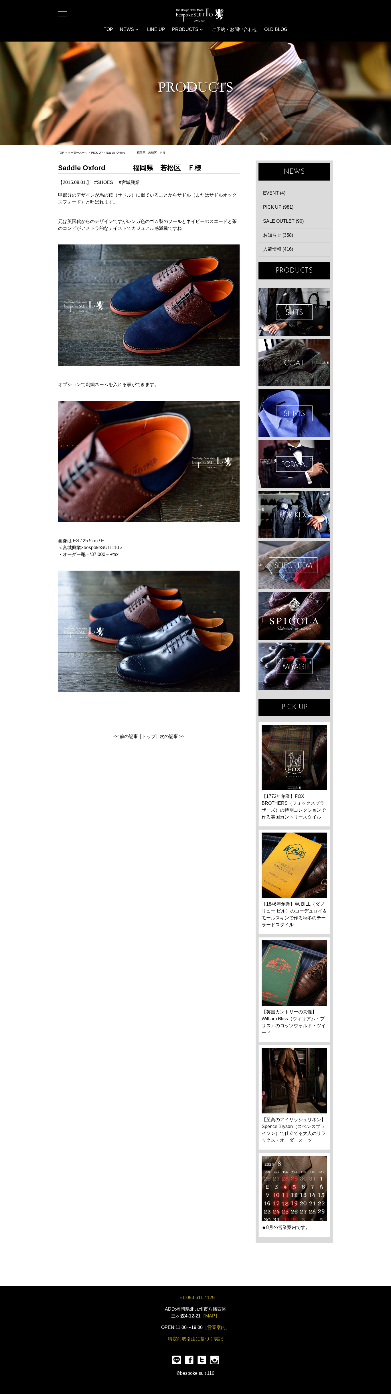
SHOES (105, 182)
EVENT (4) (274, 193)
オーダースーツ (78, 152)
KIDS (294, 515)
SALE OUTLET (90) (283, 221)
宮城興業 (130, 182)
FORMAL (294, 464)
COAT (294, 363)
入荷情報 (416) (278, 249)
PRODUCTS (186, 29)
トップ (149, 736)
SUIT (294, 312)
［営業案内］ (216, 1327)
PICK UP (97, 152)
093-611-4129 (200, 1297)
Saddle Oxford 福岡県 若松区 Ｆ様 (135, 152)
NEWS (127, 29)
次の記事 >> (172, 736)
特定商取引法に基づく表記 (195, 1338)
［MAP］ (210, 1315)
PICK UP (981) (278, 207)
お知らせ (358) (278, 235)
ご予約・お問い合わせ (234, 29)
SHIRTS (294, 413)
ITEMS (294, 565)
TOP (108, 29)
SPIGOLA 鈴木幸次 (294, 616)
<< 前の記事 (125, 736)
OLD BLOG (275, 29)
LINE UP (156, 29)
